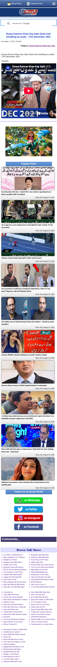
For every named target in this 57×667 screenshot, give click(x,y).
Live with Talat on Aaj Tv (11, 659)
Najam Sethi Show (37, 562)
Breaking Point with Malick (12, 649)
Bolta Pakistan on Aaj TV (11, 656)
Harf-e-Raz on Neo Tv (38, 584)
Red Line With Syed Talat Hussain (42, 564)
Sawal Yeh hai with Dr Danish (40, 614)
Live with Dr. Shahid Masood (12, 555)
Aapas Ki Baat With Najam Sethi (41, 609)
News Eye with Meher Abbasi (13, 604)
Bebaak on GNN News (11, 654)
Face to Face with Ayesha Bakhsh (42, 567)
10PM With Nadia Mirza (39, 617)
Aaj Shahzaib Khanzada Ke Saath (42, 579)
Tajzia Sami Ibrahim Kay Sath (40, 577)
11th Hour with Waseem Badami (14, 619)
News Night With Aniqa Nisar (40, 592)
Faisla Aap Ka (8, 592)
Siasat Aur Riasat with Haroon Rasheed (13, 567)
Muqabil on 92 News (10, 560)
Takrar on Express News (39, 622)
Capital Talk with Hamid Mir (12, 577)
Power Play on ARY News (39, 560)
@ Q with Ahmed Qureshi (39, 597)
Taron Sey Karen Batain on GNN (14, 642)
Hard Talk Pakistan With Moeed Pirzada (13, 585)
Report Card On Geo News (40, 604)
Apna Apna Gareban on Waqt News (15, 629)
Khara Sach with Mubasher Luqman (15, 599)
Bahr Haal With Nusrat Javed (13, 639)
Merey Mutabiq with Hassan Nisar (14, 582)
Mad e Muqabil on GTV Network (14, 557)
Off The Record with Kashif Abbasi (14, 569)
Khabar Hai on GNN (10, 564)
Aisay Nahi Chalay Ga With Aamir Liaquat (42, 600)
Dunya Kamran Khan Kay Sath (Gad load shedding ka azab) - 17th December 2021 (28, 35)
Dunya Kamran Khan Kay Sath (42, 46)
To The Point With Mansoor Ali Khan (43, 587)
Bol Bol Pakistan (36, 582)
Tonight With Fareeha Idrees (12, 612)
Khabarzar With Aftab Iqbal (40, 557)
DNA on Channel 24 (10, 624)
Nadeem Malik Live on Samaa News (43, 619)
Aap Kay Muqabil (9, 644)
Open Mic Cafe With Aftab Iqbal (13, 587)
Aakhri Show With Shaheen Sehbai (15, 614)
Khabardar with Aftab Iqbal (39, 555)
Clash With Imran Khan (11, 594)
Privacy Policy (16, 3)
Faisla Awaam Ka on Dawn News (42, 624)
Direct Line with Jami (38, 594)
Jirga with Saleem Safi (10, 609)
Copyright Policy (36, 3)
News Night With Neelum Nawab (14, 634)
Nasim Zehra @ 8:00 (38, 607)
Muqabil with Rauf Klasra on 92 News (13, 647)
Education (6, 617)
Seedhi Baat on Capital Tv (12, 632)
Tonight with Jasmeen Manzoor (41, 612)
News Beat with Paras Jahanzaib (14, 607)
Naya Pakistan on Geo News (13, 622)
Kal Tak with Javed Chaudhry (13, 597)
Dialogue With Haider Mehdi (12, 574)
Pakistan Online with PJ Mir (12, 661)
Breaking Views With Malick (12, 562)
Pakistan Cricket (9, 602)
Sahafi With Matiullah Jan (39, 572)
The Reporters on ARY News (13, 572)
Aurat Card (7, 637)
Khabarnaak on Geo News (40, 574)
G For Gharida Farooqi (38, 602)
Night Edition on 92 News (39, 569)
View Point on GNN (9, 579)
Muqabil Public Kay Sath (11, 651)
